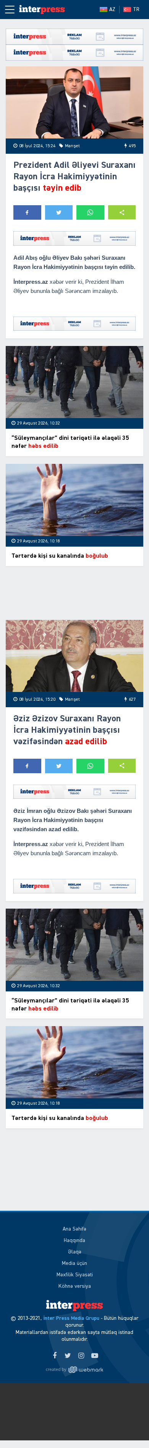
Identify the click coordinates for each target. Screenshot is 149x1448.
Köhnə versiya (74, 1286)
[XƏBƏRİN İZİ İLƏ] (42, 9)
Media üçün (74, 1263)
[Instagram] (81, 1356)
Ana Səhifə (74, 1229)
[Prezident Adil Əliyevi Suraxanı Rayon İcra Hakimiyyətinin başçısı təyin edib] (74, 102)
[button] (122, 212)
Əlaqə (74, 1252)
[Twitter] (67, 1356)
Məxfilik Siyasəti (75, 1274)
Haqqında (74, 1240)
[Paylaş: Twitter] (59, 212)
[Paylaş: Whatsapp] (90, 212)
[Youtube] (94, 1356)
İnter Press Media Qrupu (71, 1318)
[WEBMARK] (74, 1370)
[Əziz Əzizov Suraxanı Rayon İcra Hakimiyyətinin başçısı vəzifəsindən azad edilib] (74, 656)
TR (136, 9)
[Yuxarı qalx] (127, 1427)
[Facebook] (54, 1356)
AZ (112, 9)
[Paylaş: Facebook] (27, 212)
